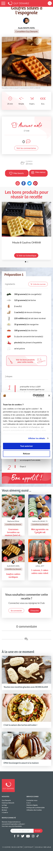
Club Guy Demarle (8, 803)
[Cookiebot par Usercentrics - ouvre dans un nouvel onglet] (33, 395)
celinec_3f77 (40, 566)
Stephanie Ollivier (13, 521)
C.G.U (28, 803)
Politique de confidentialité (35, 807)
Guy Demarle (6, 800)
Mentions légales (32, 805)
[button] (3, 3)
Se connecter (16, 610)
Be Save (4, 810)
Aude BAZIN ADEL (13, 566)
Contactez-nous (31, 800)
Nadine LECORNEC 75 (39, 521)
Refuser (26, 454)
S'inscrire (34, 610)
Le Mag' (4, 805)
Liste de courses (39, 284)
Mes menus (40, 172)
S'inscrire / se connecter (12, 847)
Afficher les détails (36, 438)
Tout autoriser (26, 446)
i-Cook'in (5, 812)
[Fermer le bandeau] (49, 396)
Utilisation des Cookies (34, 810)
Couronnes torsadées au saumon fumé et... (13, 532)
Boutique (5, 807)
